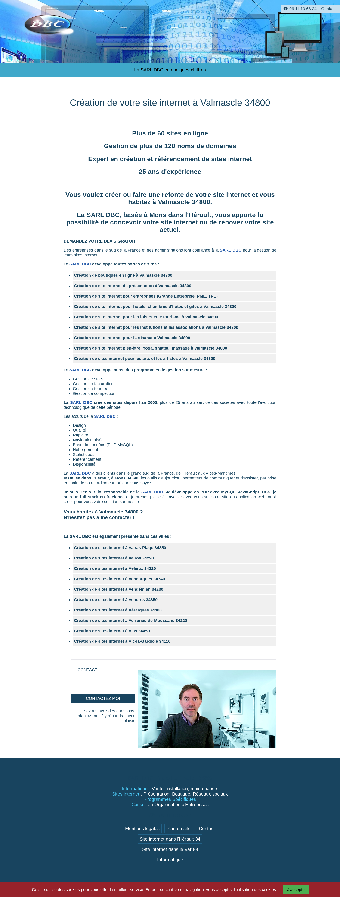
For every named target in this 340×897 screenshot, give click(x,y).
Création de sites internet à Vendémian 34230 (118, 589)
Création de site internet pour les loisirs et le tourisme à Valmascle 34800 (146, 317)
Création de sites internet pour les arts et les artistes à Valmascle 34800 (144, 358)
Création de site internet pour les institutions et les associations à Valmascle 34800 (156, 327)
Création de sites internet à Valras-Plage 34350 (120, 547)
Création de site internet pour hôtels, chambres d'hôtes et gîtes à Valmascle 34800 (155, 306)
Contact (207, 828)
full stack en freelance (102, 497)
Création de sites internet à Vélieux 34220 (115, 568)
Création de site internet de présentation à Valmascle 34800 (132, 285)
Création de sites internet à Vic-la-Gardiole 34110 (122, 641)
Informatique (170, 859)
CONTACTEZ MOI (103, 698)
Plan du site (179, 828)
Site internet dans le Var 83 (170, 849)
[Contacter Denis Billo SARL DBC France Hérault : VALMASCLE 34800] (207, 746)
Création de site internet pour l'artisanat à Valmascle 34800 (132, 337)
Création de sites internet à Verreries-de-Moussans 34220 (130, 620)
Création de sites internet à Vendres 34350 (116, 599)
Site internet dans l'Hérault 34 (170, 839)
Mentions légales (142, 828)
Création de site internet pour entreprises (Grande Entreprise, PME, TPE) (146, 296)
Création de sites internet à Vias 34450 (112, 631)
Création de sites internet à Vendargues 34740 (119, 579)
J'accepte (296, 889)
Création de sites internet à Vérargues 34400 (118, 610)
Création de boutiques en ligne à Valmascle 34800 (123, 275)
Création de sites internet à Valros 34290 (114, 558)
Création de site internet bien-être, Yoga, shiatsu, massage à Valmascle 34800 (150, 348)
